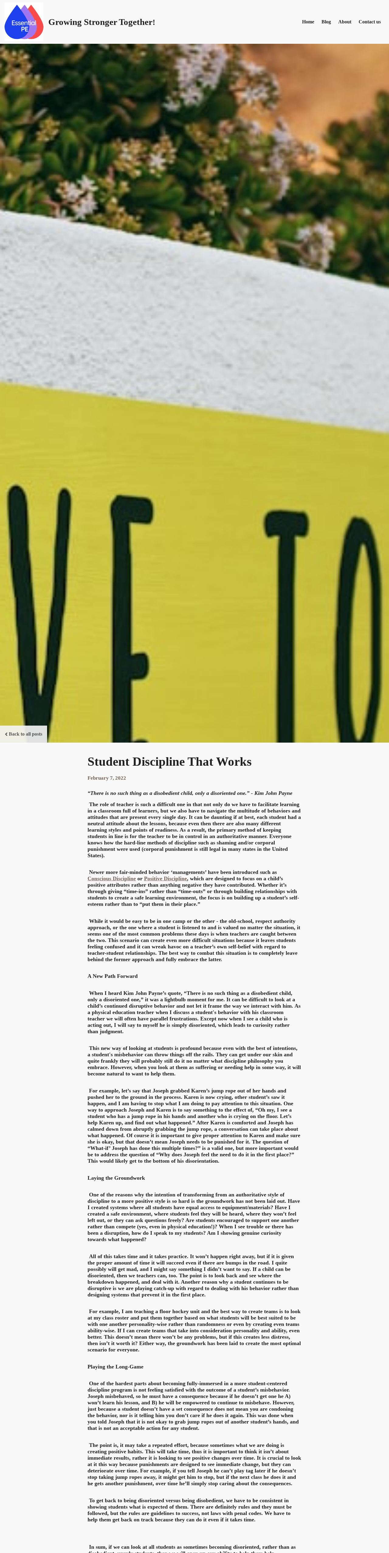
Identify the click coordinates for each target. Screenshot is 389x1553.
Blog (326, 21)
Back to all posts (25, 734)
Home (308, 21)
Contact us (370, 21)
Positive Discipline (165, 878)
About (344, 21)
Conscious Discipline (112, 878)
